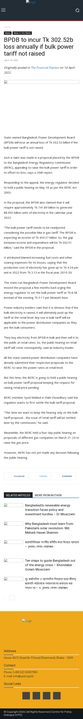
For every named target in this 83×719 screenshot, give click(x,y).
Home (7, 27)
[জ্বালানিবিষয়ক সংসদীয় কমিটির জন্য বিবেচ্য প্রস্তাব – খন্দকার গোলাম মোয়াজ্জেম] (13, 546)
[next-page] (12, 597)
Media (7, 33)
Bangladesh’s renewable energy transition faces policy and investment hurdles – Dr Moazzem (50, 509)
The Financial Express (45, 67)
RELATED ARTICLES (18, 495)
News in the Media (22, 33)
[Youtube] (57, 695)
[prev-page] (6, 597)
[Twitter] (36, 695)
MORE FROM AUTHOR (48, 495)
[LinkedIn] (46, 695)
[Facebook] (26, 695)
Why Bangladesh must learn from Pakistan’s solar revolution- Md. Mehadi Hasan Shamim (49, 528)
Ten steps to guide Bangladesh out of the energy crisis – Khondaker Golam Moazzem (50, 565)
